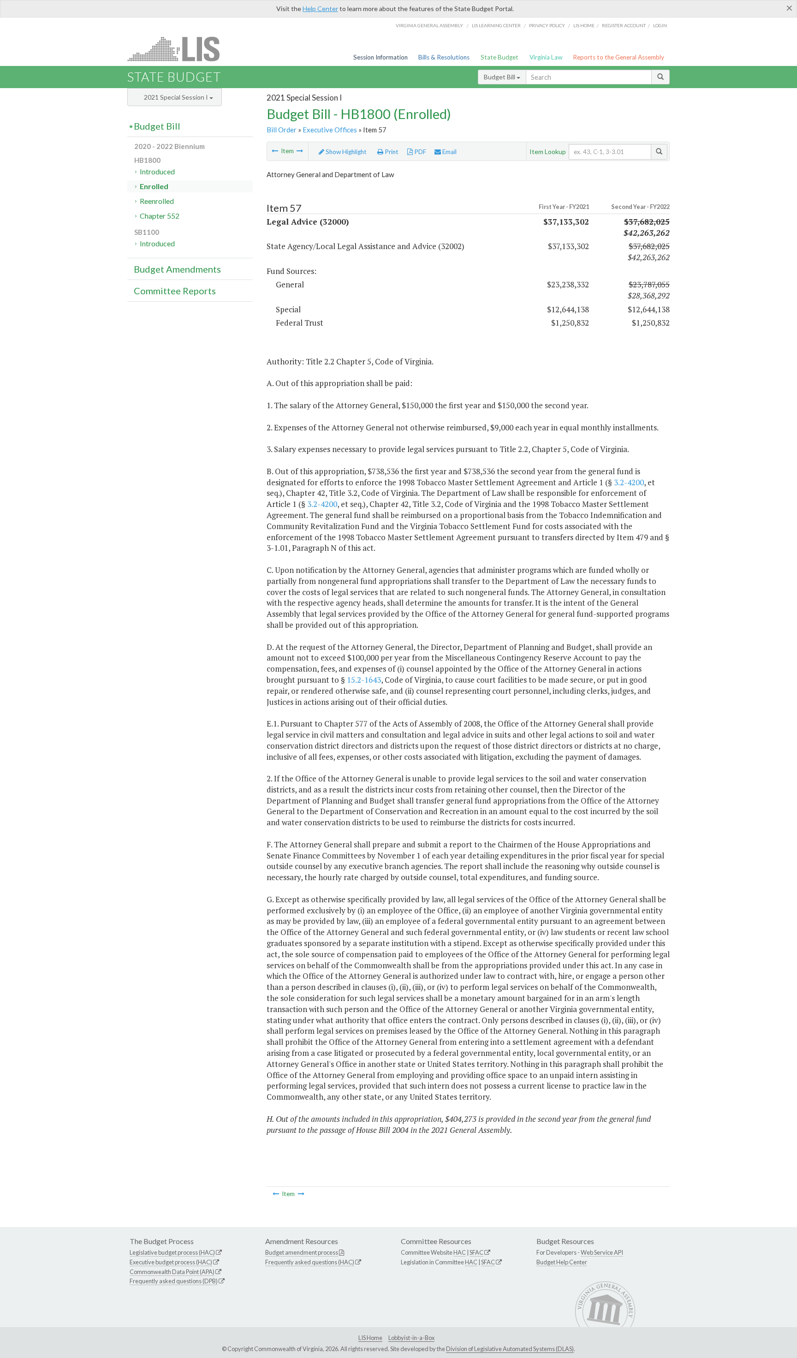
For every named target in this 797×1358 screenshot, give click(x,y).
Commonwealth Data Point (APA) (172, 1271)
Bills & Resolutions (444, 57)
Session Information (380, 57)
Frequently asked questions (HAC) (309, 1262)
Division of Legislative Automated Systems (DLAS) (510, 1348)
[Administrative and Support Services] (275, 151)
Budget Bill (500, 77)
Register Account (624, 25)
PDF (419, 151)
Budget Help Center (561, 1262)
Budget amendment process (301, 1252)
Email (449, 151)
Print (390, 151)
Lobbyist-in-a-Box (411, 1337)
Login (660, 25)
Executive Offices (330, 129)
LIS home (584, 25)
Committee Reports (175, 290)
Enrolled (154, 186)
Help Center (320, 8)
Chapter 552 (159, 215)
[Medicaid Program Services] (300, 151)
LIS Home (370, 1337)
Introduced (157, 171)
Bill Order (282, 129)
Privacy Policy (547, 25)
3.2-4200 (629, 482)
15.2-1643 (364, 679)
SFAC (476, 1252)
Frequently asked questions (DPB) (174, 1281)
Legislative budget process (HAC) (172, 1252)
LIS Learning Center (496, 25)
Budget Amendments (177, 268)
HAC (459, 1252)
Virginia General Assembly (429, 25)
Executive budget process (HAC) (171, 1262)
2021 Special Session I (176, 97)
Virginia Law (545, 57)
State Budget (499, 57)
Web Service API (602, 1252)
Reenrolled (157, 201)
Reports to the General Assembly (618, 57)
